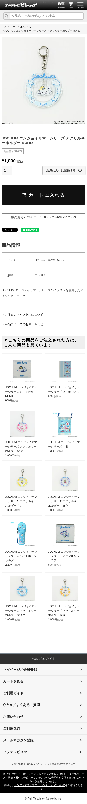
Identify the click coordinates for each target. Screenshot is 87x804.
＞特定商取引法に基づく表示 (27, 764)
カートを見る (13, 681)
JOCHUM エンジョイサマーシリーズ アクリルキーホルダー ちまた (64, 501)
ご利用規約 (11, 728)
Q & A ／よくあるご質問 (21, 705)
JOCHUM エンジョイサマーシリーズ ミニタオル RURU (21, 392)
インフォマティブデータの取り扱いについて (39, 785)
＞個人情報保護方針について (60, 764)
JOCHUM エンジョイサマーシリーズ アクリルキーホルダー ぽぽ (21, 446)
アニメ (14, 26)
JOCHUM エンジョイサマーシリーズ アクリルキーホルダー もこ (21, 501)
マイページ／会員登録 (20, 669)
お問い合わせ (13, 716)
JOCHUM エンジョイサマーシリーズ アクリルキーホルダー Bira (64, 611)
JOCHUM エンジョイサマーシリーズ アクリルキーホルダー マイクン (21, 611)
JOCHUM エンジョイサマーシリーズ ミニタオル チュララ (64, 556)
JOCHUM (25, 26)
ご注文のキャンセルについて (24, 314)
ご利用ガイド (13, 693)
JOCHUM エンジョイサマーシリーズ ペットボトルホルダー (21, 556)
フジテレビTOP (15, 752)
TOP (4, 26)
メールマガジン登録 (18, 740)
